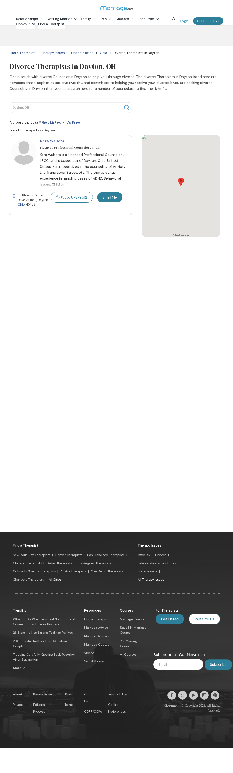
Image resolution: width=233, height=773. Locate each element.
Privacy (18, 705)
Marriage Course (132, 619)
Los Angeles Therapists (94, 563)
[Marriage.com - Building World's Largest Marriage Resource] (116, 8)
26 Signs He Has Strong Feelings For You (43, 633)
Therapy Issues (149, 545)
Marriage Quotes (96, 644)
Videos (89, 653)
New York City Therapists (32, 555)
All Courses (128, 654)
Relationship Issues (152, 563)
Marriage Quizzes (97, 636)
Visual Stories (94, 661)
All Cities (55, 579)
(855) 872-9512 (74, 197)
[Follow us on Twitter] (182, 695)
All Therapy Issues (151, 579)
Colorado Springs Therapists (34, 571)
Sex (173, 563)
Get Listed (170, 619)
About (17, 694)
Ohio (21, 204)
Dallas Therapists (59, 563)
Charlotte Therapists (28, 579)
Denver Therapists (68, 555)
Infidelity (144, 555)
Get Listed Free (208, 21)
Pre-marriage (147, 571)
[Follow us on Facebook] (171, 695)
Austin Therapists (73, 571)
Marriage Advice (96, 628)
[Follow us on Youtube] (193, 695)
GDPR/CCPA (93, 711)
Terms (68, 705)
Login (184, 21)
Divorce (161, 555)
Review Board (43, 694)
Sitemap (170, 705)
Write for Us (204, 619)
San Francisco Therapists (106, 555)
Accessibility (117, 694)
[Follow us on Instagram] (204, 695)
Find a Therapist (25, 545)
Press (69, 694)
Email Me (110, 197)
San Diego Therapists (107, 571)
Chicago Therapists (27, 563)
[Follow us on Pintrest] (215, 695)
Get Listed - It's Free (61, 122)
